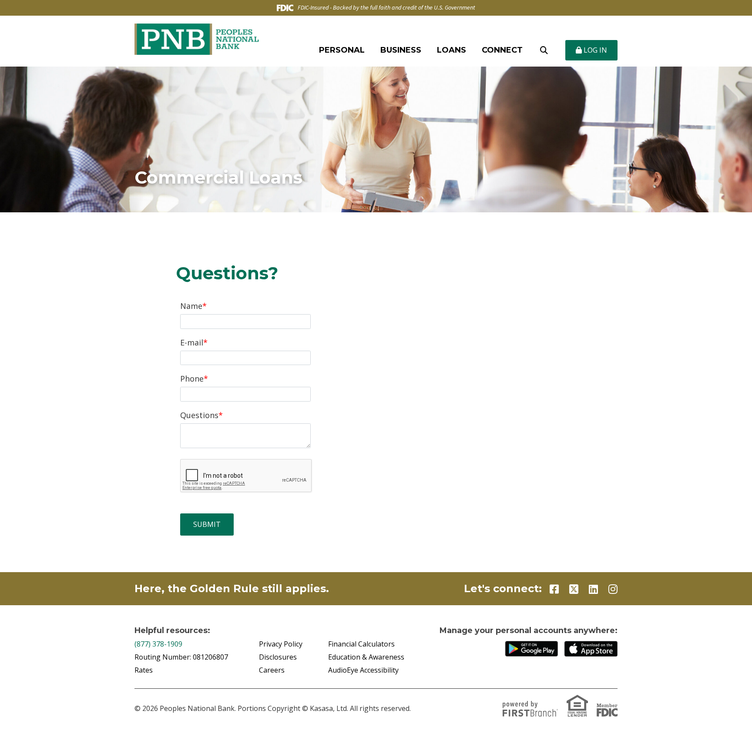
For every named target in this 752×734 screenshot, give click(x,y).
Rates (143, 670)
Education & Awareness (366, 657)
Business (400, 50)
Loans (451, 50)
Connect (502, 50)
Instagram (613, 589)
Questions (199, 415)
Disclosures (278, 657)
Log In (594, 50)
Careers (272, 670)
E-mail (191, 342)
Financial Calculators (361, 644)
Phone (192, 378)
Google (531, 649)
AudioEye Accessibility (363, 670)
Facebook (554, 589)
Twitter (573, 589)
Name (191, 306)
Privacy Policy (280, 644)
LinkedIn (593, 589)
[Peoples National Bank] (196, 38)
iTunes (591, 649)
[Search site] (544, 50)
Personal (342, 50)
